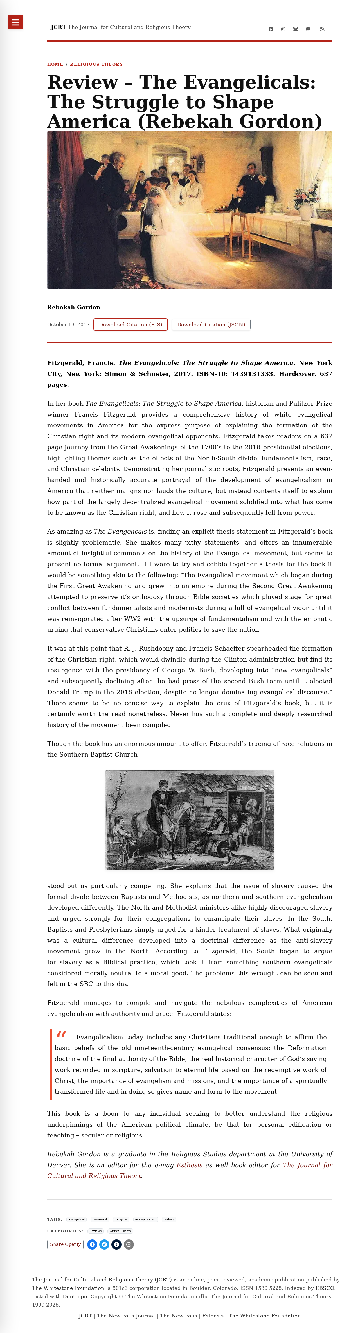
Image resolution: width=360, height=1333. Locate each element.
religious (121, 1219)
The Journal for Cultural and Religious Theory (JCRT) (102, 1280)
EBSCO (325, 1288)
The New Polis (178, 1316)
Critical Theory (120, 1230)
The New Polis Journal (126, 1316)
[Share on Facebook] (92, 1244)
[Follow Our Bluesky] (297, 29)
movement (100, 1219)
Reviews (95, 1230)
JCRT (85, 1316)
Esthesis (213, 1316)
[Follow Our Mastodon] (310, 29)
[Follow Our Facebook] (273, 29)
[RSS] (322, 29)
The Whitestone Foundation (68, 1288)
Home (55, 64)
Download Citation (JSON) (211, 325)
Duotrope (75, 1296)
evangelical (77, 1219)
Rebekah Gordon (73, 307)
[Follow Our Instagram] (285, 29)
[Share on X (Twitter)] (104, 1244)
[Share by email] (129, 1244)
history (169, 1219)
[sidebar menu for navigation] (15, 22)
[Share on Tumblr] (116, 1244)
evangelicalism (145, 1219)
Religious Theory (96, 64)
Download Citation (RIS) (130, 325)
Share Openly (65, 1244)
